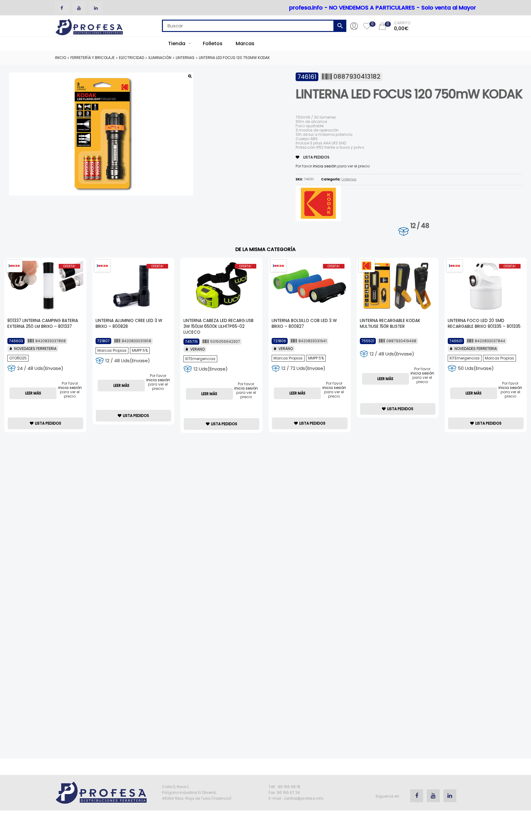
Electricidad (131, 57)
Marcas (245, 43)
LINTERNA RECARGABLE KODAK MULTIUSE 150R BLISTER (390, 323)
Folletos (212, 43)
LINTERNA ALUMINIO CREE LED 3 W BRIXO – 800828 (129, 323)
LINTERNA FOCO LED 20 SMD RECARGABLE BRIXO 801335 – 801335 (484, 323)
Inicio (60, 57)
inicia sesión (324, 166)
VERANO (197, 349)
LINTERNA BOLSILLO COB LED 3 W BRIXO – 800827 (304, 323)
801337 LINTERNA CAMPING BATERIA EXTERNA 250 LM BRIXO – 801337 (42, 323)
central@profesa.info (303, 798)
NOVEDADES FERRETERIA (35, 348)
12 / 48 (419, 225)
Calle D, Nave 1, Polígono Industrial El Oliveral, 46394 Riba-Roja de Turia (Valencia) (196, 792)
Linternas (185, 57)
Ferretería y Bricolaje (92, 57)
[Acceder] (354, 26)
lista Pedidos (315, 157)
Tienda (177, 43)
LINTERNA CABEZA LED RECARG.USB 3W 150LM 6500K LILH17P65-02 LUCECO (218, 326)
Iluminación (159, 57)
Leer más (33, 393)
